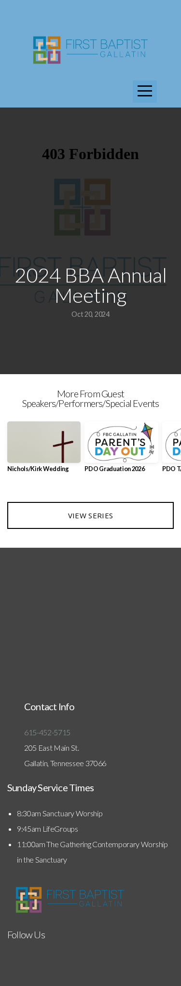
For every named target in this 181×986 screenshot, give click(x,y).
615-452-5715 (48, 732)
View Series (90, 515)
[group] (44, 450)
